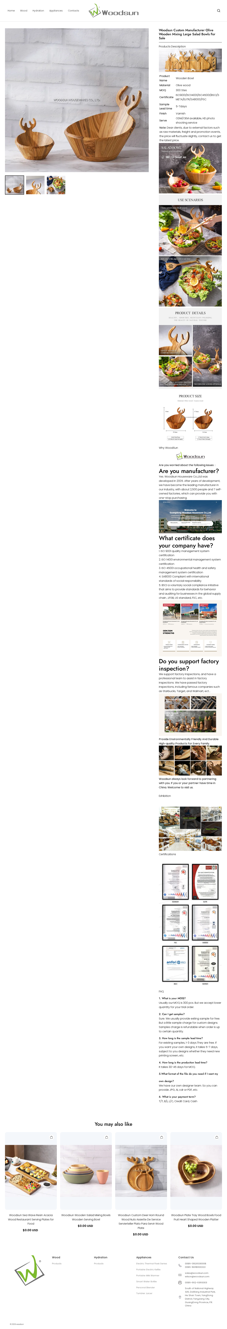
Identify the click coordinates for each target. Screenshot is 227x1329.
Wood (23, 10)
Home (11, 10)
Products (56, 1263)
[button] (218, 10)
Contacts (73, 10)
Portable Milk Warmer (147, 1275)
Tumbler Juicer (144, 1293)
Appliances (56, 10)
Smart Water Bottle (146, 1281)
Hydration (38, 10)
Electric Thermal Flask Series (151, 1263)
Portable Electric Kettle (148, 1269)
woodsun (20, 1324)
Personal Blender (145, 1287)
